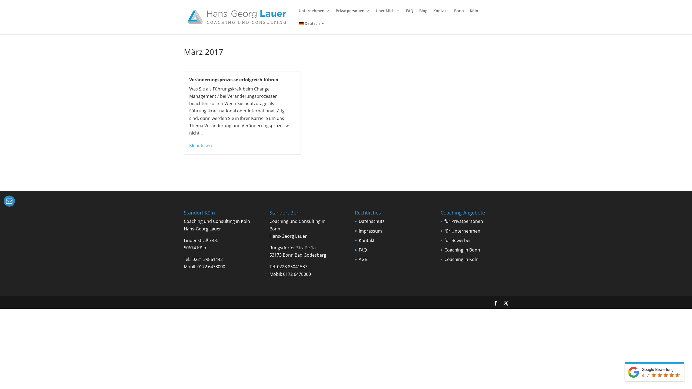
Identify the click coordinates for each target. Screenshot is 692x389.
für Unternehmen (462, 231)
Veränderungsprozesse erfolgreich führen (233, 80)
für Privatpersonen (463, 221)
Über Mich (385, 11)
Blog (423, 11)
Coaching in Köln (461, 259)
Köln (474, 11)
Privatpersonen (350, 11)
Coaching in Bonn (462, 250)
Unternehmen (311, 11)
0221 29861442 (207, 259)
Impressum (370, 231)
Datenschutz (371, 221)
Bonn (459, 11)
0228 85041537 (292, 267)
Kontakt (440, 11)
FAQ (409, 11)
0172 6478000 (211, 267)
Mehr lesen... (202, 146)
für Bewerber (457, 240)
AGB (363, 259)
